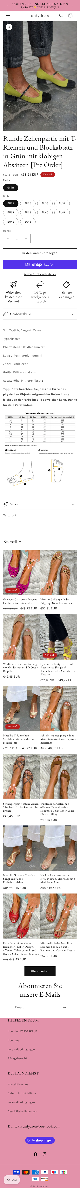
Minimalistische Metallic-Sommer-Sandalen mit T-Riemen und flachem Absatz (57, 946)
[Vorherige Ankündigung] (7, 5)
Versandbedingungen (21, 1049)
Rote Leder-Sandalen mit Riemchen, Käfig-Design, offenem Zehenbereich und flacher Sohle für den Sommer (21, 948)
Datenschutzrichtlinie (22, 1093)
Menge (7, 230)
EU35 (27, 203)
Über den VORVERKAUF (22, 1031)
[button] (8, 15)
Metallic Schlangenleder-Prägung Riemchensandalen (57, 601)
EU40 (45, 212)
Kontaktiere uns (18, 1084)
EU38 (10, 212)
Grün (10, 187)
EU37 (62, 203)
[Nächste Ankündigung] (72, 5)
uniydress (44, 1186)
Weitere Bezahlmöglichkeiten (40, 274)
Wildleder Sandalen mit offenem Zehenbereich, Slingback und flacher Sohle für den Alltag (57, 809)
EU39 (27, 212)
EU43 (27, 221)
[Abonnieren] (64, 1007)
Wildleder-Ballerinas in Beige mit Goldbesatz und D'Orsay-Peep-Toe (21, 667)
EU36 (45, 203)
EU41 (62, 212)
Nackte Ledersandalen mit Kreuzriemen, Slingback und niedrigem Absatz (57, 878)
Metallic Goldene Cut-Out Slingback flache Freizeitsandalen (19, 878)
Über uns (13, 1040)
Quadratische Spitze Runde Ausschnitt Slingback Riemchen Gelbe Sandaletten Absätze (58, 669)
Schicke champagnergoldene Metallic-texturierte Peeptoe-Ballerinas (58, 739)
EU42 (10, 221)
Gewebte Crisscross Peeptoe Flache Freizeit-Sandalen (20, 601)
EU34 (10, 203)
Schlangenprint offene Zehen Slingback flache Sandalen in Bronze (21, 807)
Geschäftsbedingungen (22, 1111)
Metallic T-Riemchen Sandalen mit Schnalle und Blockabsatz (19, 739)
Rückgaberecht (17, 1058)
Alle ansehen (40, 971)
